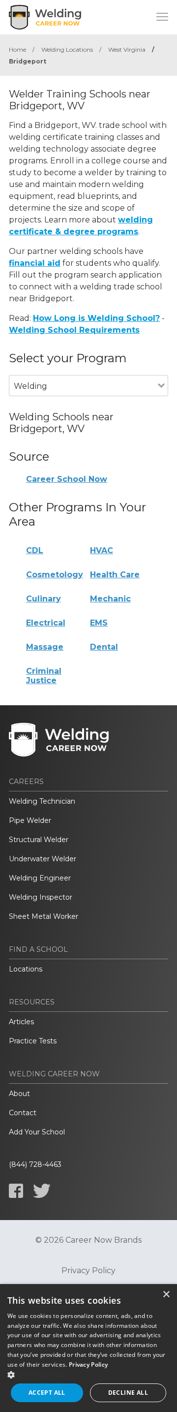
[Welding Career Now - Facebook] (16, 1191)
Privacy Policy (88, 1271)
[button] (88, 1375)
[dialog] (88, 1348)
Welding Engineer (40, 878)
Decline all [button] (128, 1392)
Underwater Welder (42, 858)
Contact (22, 1112)
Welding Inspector (40, 897)
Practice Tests (33, 1040)
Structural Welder (38, 839)
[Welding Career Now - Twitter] (42, 1191)
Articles (21, 1021)
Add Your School (37, 1132)
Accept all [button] (47, 1392)
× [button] (166, 1294)
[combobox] (83, 399)
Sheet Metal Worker (43, 916)
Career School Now (66, 479)
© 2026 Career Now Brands (88, 1240)
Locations (25, 969)
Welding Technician (42, 801)
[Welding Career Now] (46, 17)
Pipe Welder (30, 820)
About (19, 1093)
